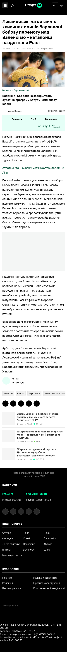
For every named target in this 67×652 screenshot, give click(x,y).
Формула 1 (8, 538)
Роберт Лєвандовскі (54, 126)
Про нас (7, 577)
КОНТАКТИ (9, 485)
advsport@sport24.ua (38, 499)
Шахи (47, 549)
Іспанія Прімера (15, 111)
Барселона (51, 119)
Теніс (26, 533)
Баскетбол (50, 538)
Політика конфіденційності (49, 588)
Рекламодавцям (11, 588)
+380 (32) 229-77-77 (22, 631)
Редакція (7, 583)
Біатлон (6, 549)
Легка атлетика (11, 544)
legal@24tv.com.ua (44, 634)
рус (62, 5)
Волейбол (28, 549)
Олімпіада (29, 544)
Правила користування (46, 583)
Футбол (6, 533)
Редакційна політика (45, 577)
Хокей (26, 538)
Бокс (47, 533)
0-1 (34, 119)
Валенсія (17, 119)
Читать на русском (43, 49)
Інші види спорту (12, 555)
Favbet (20, 393)
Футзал (48, 544)
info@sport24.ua (11, 499)
